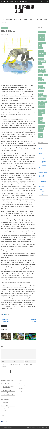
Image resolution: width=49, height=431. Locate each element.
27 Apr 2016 (4, 34)
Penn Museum (41, 107)
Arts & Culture (31, 19)
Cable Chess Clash (4, 341)
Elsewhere (41, 58)
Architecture (41, 40)
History (40, 85)
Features (15, 19)
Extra (42, 158)
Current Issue (9, 19)
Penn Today (5, 405)
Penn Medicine (41, 104)
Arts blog (43, 156)
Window (40, 136)
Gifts (46, 74)
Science (40, 120)
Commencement (42, 53)
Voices (41, 19)
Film (45, 72)
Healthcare (41, 80)
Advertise (16, 1)
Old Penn (45, 19)
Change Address (22, 391)
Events (40, 64)
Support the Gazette (23, 1)
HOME (4, 1)
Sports (25, 19)
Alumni (37, 19)
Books (40, 45)
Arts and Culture (43, 151)
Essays (3, 27)
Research (41, 186)
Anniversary (41, 34)
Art (39, 42)
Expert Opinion (42, 69)
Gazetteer (21, 19)
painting (44, 101)
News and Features (41, 175)
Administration (42, 32)
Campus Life (41, 50)
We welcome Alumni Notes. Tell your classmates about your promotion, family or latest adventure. (8, 385)
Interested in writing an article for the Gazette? (8, 393)
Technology (41, 125)
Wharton (40, 133)
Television (41, 128)
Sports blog (43, 165)
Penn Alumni (5, 402)
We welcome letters (7, 390)
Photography (41, 112)
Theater (40, 131)
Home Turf (27, 341)
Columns (43, 191)
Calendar (40, 48)
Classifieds (4, 22)
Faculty (40, 72)
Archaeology (41, 37)
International (42, 88)
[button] (47, 1)
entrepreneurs (42, 61)
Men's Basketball (42, 96)
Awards (43, 42)
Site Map (21, 388)
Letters (42, 197)
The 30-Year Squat (16, 341)
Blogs (40, 153)
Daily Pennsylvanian (7, 408)
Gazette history (43, 172)
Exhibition (41, 66)
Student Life (4, 326)
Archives (3, 19)
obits (40, 101)
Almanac (4, 410)
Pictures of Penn (43, 161)
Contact (12, 1)
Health (40, 77)
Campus (3, 339)
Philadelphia (41, 109)
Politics (40, 117)
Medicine (40, 93)
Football (40, 74)
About (8, 1)
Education (41, 56)
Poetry (40, 115)
